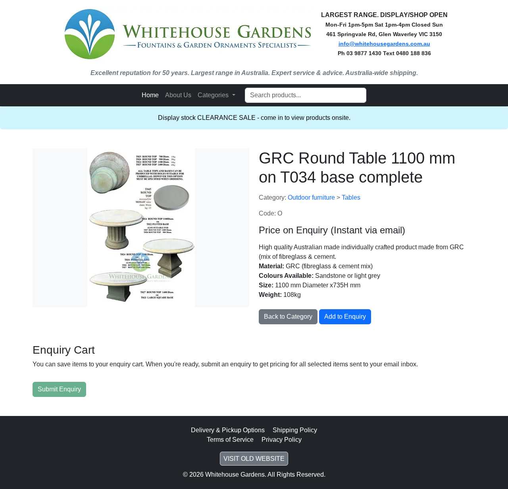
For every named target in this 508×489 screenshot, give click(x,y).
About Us (178, 95)
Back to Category (288, 316)
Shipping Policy (295, 430)
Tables (351, 197)
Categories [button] (214, 95)
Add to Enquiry (345, 316)
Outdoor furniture (312, 197)
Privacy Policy (282, 439)
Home (150, 95)
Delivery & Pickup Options (228, 430)
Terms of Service (230, 439)
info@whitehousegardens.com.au (384, 43)
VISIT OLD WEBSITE (254, 458)
